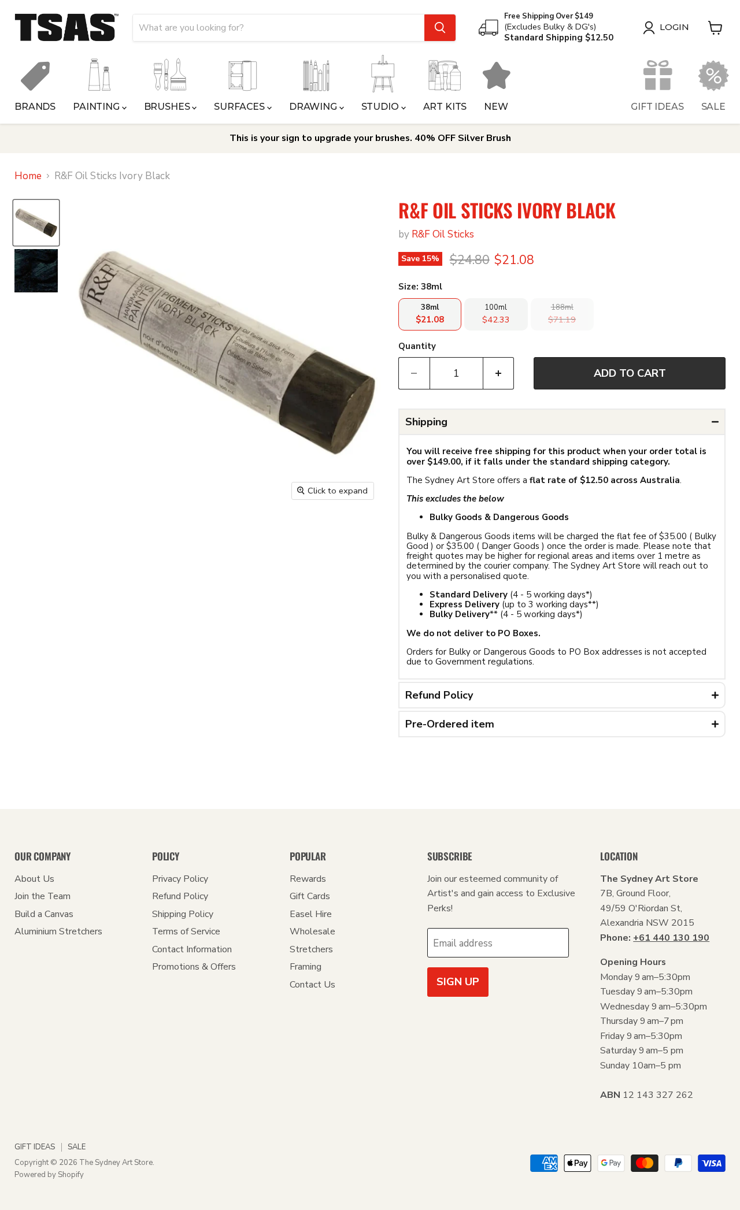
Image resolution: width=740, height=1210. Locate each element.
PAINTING (97, 106)
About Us (34, 879)
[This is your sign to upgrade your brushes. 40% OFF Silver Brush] (370, 138)
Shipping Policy (182, 914)
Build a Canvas (43, 914)
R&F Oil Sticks (443, 234)
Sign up (457, 982)
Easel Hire (311, 914)
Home (28, 176)
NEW (496, 106)
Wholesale (312, 931)
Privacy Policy (180, 879)
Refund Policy (180, 896)
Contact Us (312, 984)
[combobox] (278, 27)
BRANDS (35, 106)
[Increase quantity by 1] (499, 373)
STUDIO (381, 106)
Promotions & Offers (194, 966)
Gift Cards (310, 896)
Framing (305, 966)
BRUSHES (168, 106)
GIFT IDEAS (657, 106)
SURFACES (240, 106)
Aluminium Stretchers (58, 931)
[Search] (440, 27)
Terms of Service (186, 931)
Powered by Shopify (49, 1175)
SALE (713, 106)
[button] (562, 422)
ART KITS (445, 106)
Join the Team (42, 896)
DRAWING (314, 106)
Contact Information (192, 949)
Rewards (308, 879)
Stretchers (311, 949)
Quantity (417, 346)
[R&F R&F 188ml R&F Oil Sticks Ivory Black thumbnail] (36, 271)
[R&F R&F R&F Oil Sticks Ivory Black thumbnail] (36, 223)
